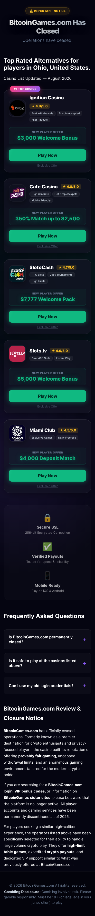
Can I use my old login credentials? (41, 685)
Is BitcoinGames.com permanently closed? (41, 639)
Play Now (47, 155)
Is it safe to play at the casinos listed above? (42, 663)
